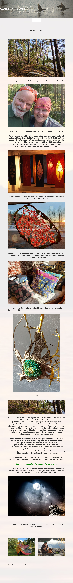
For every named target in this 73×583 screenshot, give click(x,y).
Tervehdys (36, 20)
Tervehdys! (36, 30)
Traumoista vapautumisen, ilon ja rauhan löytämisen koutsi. (36, 464)
